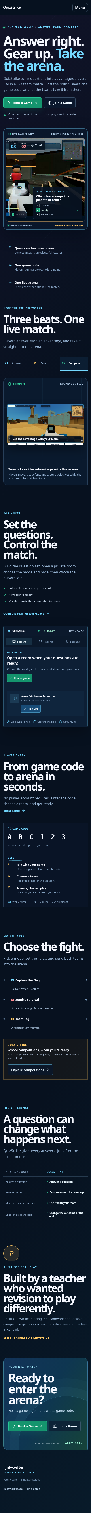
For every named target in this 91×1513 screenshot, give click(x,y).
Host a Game (22, 103)
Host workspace (13, 1488)
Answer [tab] (13, 363)
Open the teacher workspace (23, 613)
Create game (22, 678)
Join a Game (62, 103)
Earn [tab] (40, 363)
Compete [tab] (71, 363)
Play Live (33, 708)
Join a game (11, 811)
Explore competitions (27, 1070)
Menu (80, 7)
